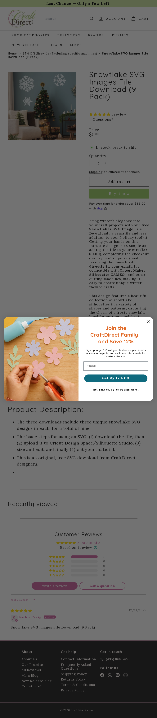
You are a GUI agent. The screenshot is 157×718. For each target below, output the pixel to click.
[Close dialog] (148, 322)
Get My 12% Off (115, 378)
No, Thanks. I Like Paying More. (116, 389)
